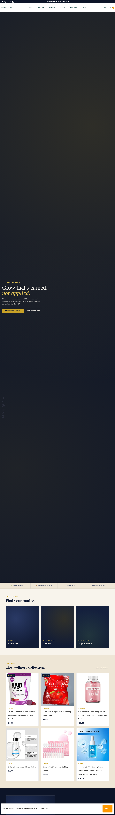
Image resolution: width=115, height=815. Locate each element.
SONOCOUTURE (6, 8)
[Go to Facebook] (2, 1)
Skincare (52, 8)
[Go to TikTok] (10, 1)
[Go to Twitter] (8, 1)
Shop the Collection (13, 311)
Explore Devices (33, 311)
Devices (62, 8)
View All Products (102, 668)
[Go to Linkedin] (13, 1)
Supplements (73, 8)
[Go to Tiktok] (3, 413)
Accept (107, 809)
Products (41, 8)
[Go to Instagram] (5, 1)
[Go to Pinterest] (16, 1)
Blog (84, 8)
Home (31, 8)
